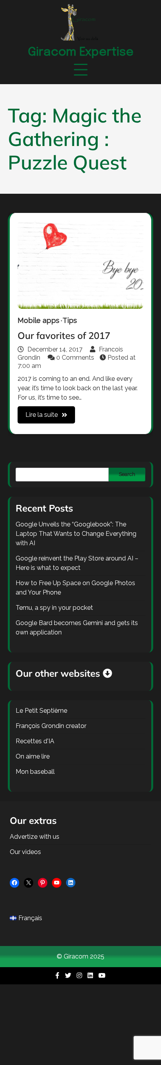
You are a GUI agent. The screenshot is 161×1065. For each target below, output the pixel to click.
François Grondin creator (51, 726)
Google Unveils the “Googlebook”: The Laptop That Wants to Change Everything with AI (76, 534)
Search (127, 474)
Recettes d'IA (35, 741)
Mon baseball (35, 771)
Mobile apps (38, 320)
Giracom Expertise (81, 52)
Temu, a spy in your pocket (54, 607)
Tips (70, 320)
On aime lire (33, 756)
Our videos (25, 852)
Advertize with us (34, 836)
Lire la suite (41, 414)
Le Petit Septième (41, 710)
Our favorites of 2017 (64, 335)
